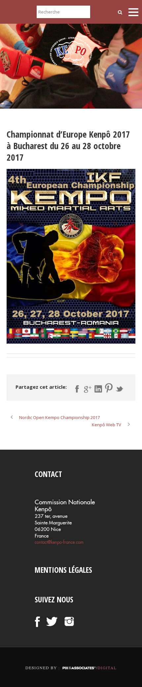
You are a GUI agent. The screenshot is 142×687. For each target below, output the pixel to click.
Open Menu (133, 12)
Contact (48, 474)
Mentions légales (63, 570)
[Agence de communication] (71, 662)
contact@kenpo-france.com (59, 542)
